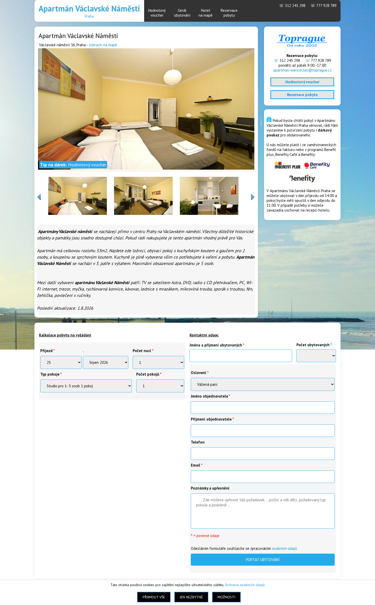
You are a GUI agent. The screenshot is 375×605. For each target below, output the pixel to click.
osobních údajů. (285, 548)
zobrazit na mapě (103, 44)
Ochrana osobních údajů (245, 585)
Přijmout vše (154, 597)
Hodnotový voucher (302, 81)
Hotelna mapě (205, 13)
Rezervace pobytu (302, 94)
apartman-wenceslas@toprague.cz (302, 70)
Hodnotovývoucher (157, 13)
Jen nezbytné (191, 597)
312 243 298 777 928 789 (307, 5)
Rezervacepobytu (229, 13)
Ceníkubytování (182, 13)
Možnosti (226, 597)
